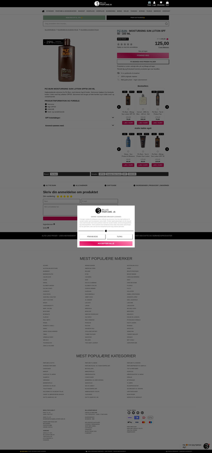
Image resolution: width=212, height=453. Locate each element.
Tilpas (119, 237)
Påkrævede (92, 237)
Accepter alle (106, 243)
